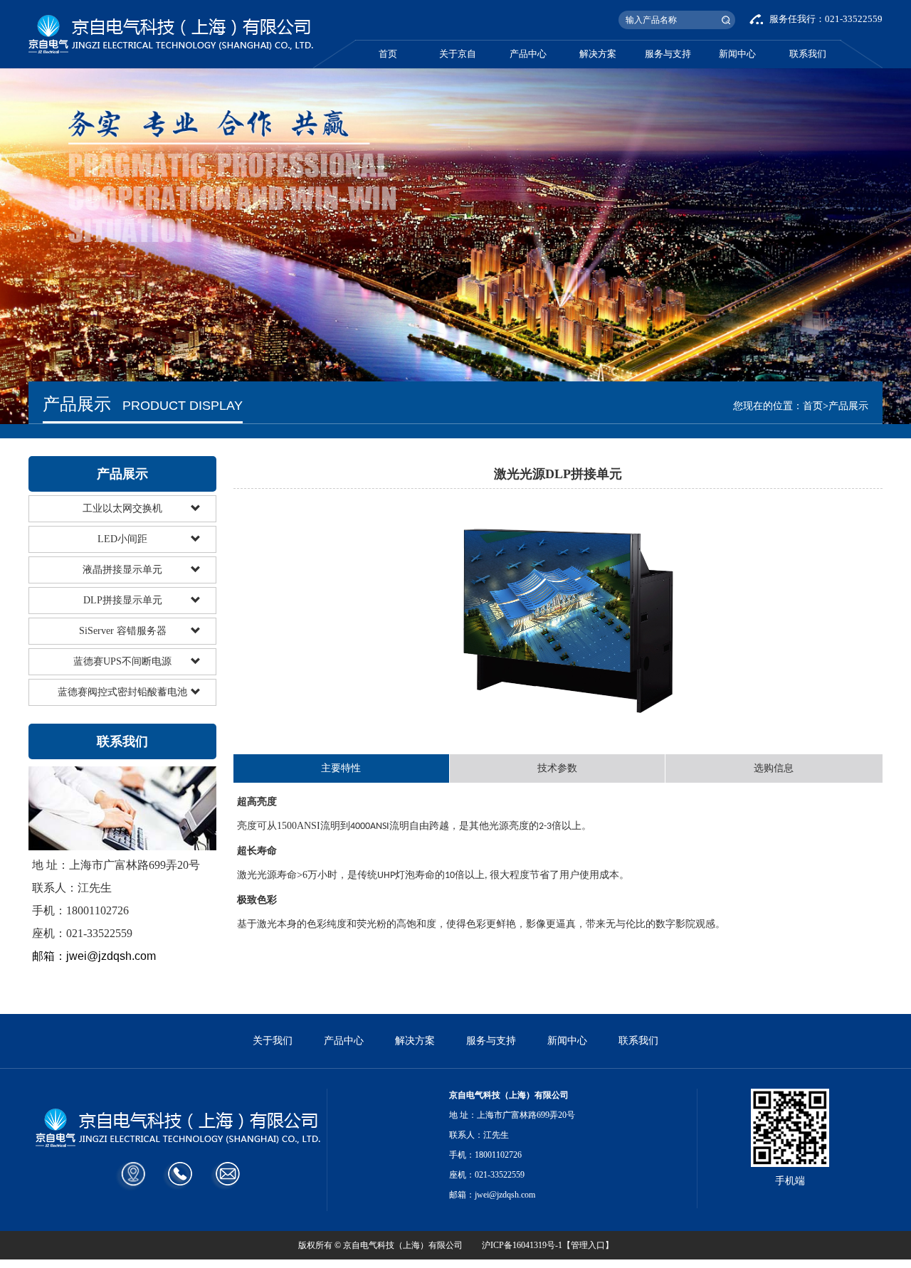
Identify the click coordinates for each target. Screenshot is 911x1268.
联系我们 (807, 53)
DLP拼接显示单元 (122, 600)
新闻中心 (737, 53)
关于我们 (273, 1040)
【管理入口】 (588, 1245)
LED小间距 (122, 539)
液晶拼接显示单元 (122, 569)
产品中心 (528, 53)
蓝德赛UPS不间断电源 (122, 661)
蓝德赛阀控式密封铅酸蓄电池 (122, 692)
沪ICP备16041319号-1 (522, 1245)
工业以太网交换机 (122, 508)
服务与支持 (668, 53)
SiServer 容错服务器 (123, 630)
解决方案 (597, 53)
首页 (388, 53)
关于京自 (457, 53)
